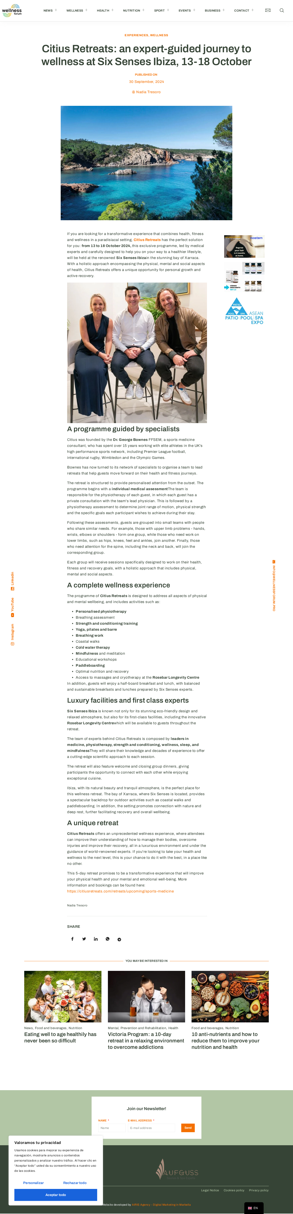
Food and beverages (51, 1028)
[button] (282, 10)
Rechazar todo (75, 1183)
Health (103, 10)
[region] (56, 1170)
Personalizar (33, 1183)
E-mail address (140, 1120)
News (48, 10)
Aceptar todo (55, 1195)
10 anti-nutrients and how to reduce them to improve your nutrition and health (226, 1040)
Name (102, 1120)
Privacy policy (259, 1190)
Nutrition (131, 10)
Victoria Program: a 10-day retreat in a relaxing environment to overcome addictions (146, 1040)
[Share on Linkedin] (96, 939)
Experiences (136, 35)
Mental (113, 1028)
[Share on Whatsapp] (107, 939)
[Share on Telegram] (119, 939)
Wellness (74, 10)
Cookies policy (234, 1190)
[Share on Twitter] (84, 939)
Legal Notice (210, 1190)
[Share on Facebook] (72, 939)
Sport (159, 10)
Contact (241, 10)
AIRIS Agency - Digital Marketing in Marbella (161, 1204)
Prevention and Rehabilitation (143, 1028)
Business (212, 10)
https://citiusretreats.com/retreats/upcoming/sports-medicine (120, 891)
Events (185, 10)
